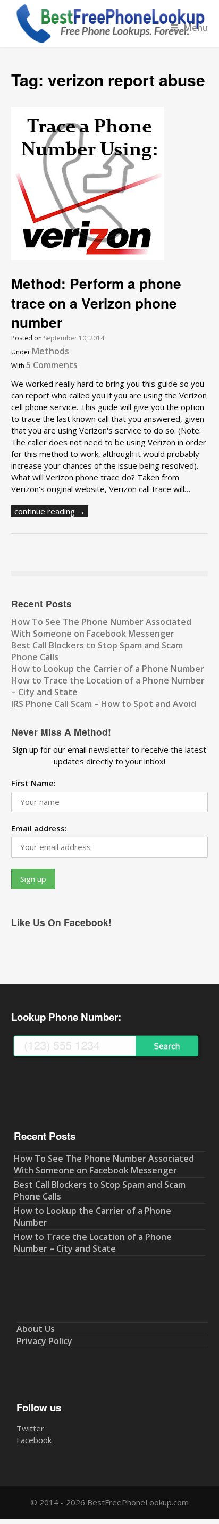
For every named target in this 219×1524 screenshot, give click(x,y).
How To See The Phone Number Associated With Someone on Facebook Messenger (101, 627)
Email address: (39, 828)
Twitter (30, 1428)
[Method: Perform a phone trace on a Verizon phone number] (87, 257)
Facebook (34, 1440)
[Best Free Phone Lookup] (109, 41)
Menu (195, 27)
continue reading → (49, 511)
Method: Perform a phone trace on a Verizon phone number (96, 302)
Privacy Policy (44, 1341)
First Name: (33, 783)
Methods (50, 351)
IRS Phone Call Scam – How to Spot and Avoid (103, 704)
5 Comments (52, 365)
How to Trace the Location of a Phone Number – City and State (93, 1242)
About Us (35, 1329)
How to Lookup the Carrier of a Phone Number (107, 668)
